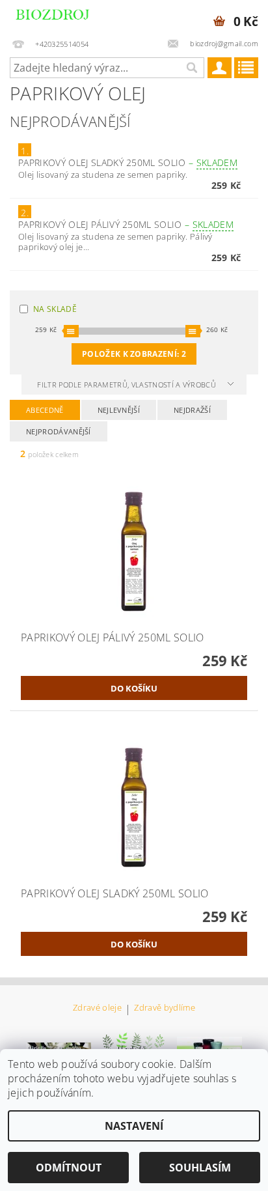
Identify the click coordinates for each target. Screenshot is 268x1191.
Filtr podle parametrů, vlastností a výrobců (127, 384)
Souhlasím (200, 1167)
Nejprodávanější (58, 431)
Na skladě (55, 309)
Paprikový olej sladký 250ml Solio (127, 162)
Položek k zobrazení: (134, 353)
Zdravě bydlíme (164, 1008)
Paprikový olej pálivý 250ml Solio (126, 224)
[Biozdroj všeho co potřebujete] (66, 17)
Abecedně (45, 410)
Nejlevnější (119, 410)
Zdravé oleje (97, 1008)
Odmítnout (68, 1167)
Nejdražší (192, 410)
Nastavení (134, 1126)
